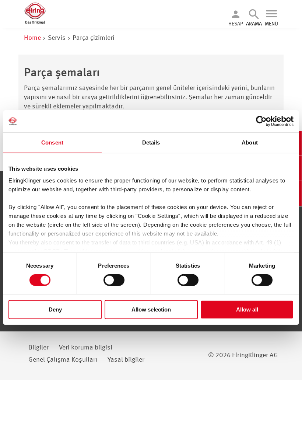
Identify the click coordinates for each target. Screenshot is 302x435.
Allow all (247, 309)
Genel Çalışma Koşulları (62, 359)
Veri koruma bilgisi (85, 347)
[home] (35, 23)
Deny (55, 309)
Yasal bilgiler (126, 359)
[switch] (113, 280)
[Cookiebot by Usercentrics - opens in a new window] (261, 121)
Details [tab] (151, 142)
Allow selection (151, 309)
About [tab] (250, 142)
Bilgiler (38, 347)
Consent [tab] (52, 142)
